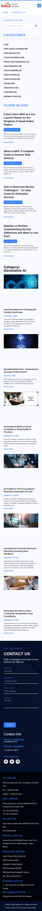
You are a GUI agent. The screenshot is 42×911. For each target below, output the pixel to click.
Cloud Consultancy (12, 57)
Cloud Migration (11, 66)
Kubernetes (9, 92)
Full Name (7, 668)
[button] (39, 5)
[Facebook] (6, 761)
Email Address (9, 678)
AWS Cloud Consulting (14, 49)
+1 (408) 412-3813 (11, 750)
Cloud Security (10, 75)
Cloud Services (10, 79)
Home (5, 12)
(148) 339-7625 (10, 831)
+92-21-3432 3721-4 (13, 876)
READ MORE (8, 142)
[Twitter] (12, 761)
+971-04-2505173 (11, 814)
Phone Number (9, 688)
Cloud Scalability (11, 70)
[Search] (36, 25)
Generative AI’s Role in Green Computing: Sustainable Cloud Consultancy (18, 613)
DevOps (7, 83)
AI (5, 44)
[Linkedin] (18, 761)
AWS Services (10, 53)
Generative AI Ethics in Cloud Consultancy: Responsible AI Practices (17, 429)
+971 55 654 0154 (11, 811)
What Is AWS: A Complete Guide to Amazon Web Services (19, 155)
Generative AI (10, 88)
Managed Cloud (11, 96)
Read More (8, 329)
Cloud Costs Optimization (15, 62)
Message (7, 698)
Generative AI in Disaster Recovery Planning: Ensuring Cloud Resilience (20, 551)
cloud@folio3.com (11, 742)
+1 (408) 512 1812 (15, 794)
